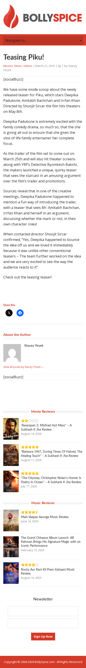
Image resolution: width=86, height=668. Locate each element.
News (18, 66)
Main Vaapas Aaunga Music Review (45, 517)
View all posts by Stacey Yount (23, 367)
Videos (27, 66)
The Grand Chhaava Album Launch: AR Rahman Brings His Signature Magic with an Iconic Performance (50, 541)
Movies (8, 66)
